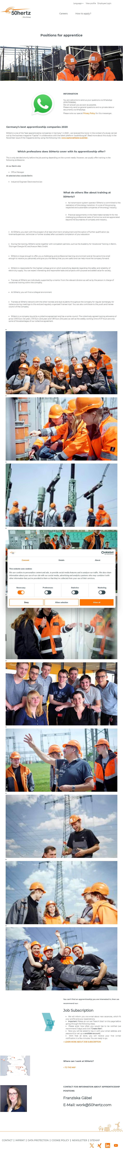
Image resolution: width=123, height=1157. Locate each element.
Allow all (96, 602)
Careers (63, 13)
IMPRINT (20, 1140)
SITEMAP (95, 1140)
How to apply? (83, 13)
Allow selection (61, 602)
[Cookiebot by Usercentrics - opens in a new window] (103, 553)
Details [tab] (62, 560)
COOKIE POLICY (60, 1140)
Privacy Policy (89, 113)
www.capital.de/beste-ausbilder (74, 138)
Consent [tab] (25, 560)
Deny (26, 602)
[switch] (48, 592)
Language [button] (77, 3)
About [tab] (97, 560)
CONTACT (7, 1140)
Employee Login (104, 3)
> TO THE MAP (69, 1067)
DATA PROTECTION (38, 1140)
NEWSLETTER (79, 1140)
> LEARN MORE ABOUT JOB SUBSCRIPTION (82, 1042)
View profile (91, 3)
